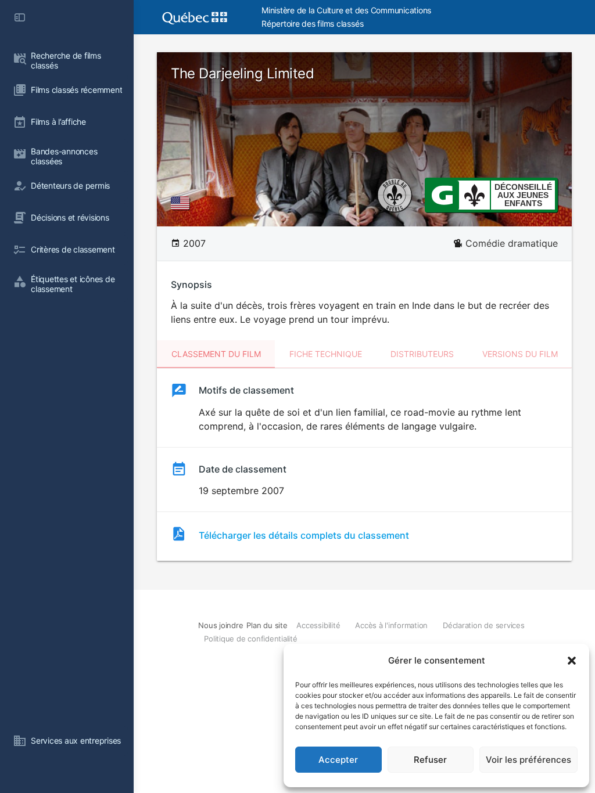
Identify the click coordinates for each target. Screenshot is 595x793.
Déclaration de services (483, 625)
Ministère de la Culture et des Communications (346, 10)
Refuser (430, 759)
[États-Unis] (182, 203)
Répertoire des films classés (312, 23)
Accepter (338, 759)
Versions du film (520, 354)
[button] (572, 660)
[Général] (442, 194)
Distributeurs (422, 354)
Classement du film (216, 354)
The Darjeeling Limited (242, 73)
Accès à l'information (391, 625)
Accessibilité (318, 625)
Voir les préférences (528, 759)
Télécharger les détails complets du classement (304, 535)
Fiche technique (325, 354)
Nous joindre (220, 625)
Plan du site (266, 625)
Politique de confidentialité (250, 638)
